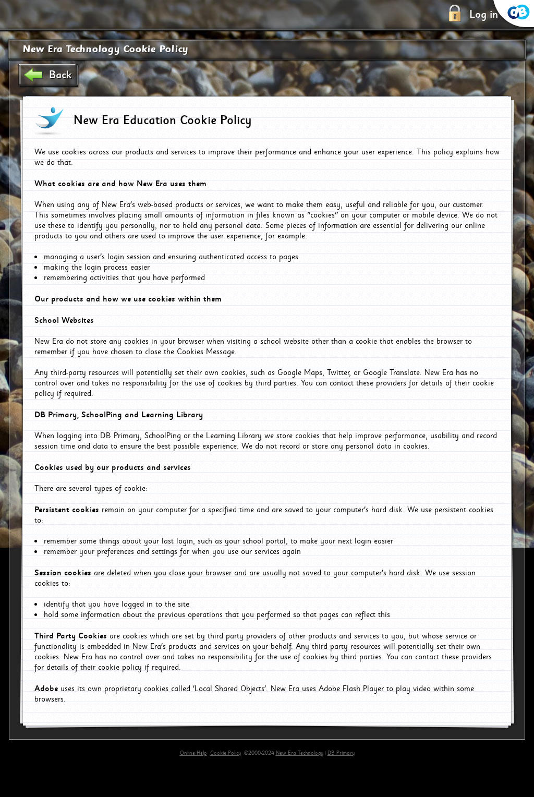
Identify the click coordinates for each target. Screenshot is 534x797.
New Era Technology (299, 753)
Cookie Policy (225, 753)
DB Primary (341, 753)
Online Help (193, 753)
